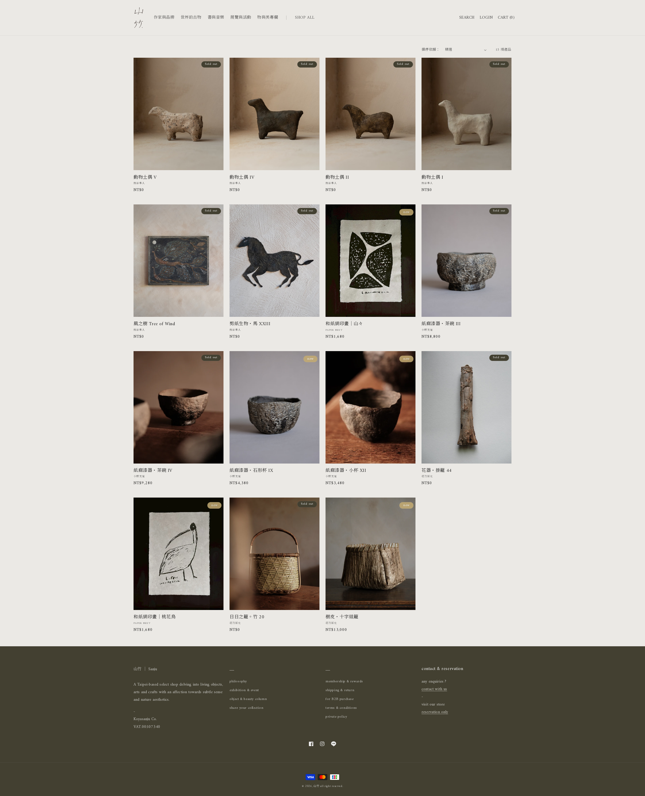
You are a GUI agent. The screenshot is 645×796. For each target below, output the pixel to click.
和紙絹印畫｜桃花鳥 (155, 617)
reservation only (435, 712)
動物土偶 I (432, 177)
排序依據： (431, 50)
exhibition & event (244, 690)
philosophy (238, 681)
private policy (336, 717)
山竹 (316, 786)
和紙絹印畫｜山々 (344, 324)
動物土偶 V (145, 177)
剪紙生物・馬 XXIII (250, 324)
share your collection (247, 708)
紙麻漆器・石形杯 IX (251, 471)
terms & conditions (341, 708)
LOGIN (486, 17)
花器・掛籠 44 (437, 471)
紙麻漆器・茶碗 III (441, 324)
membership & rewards (344, 681)
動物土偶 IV (242, 177)
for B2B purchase (340, 699)
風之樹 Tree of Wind (154, 324)
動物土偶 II (337, 177)
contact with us (434, 689)
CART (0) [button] (506, 17)
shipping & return (340, 690)
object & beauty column (248, 699)
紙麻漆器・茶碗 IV (153, 471)
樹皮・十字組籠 (342, 617)
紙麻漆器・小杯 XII (346, 471)
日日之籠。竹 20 (247, 617)
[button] (467, 17)
